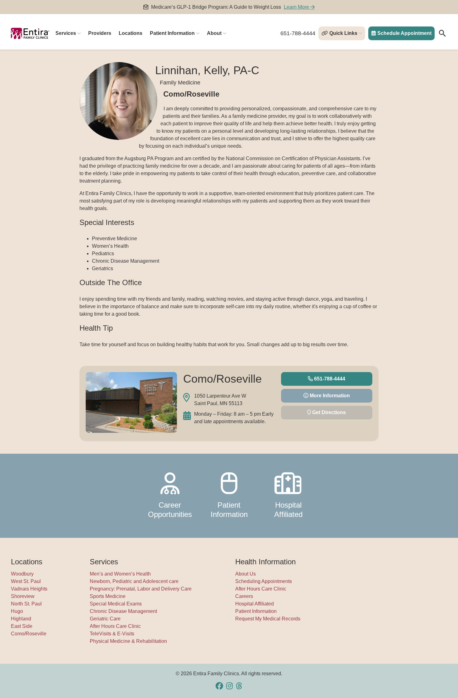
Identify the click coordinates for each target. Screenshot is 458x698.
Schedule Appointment (404, 33)
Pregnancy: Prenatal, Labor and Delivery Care (141, 588)
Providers (99, 33)
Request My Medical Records (267, 618)
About (214, 33)
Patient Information (172, 33)
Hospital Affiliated (288, 510)
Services (65, 33)
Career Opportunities (170, 510)
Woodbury (22, 573)
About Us (245, 573)
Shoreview (23, 596)
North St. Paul (26, 603)
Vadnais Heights (29, 588)
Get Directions (328, 412)
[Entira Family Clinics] (30, 33)
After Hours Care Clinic (115, 626)
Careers (244, 596)
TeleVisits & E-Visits (112, 633)
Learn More (297, 7)
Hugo (17, 611)
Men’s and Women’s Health (120, 573)
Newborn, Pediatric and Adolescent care (134, 581)
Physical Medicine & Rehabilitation (128, 641)
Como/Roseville (28, 633)
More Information (329, 395)
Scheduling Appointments (263, 581)
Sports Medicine (108, 596)
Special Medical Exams (116, 603)
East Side (21, 626)
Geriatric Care (105, 618)
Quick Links (343, 33)
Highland (21, 618)
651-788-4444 (297, 33)
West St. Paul (26, 581)
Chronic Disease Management (123, 611)
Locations (130, 33)
